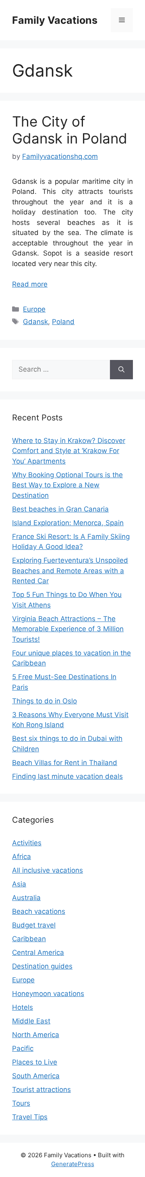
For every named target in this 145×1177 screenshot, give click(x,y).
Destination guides (42, 966)
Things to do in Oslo (44, 701)
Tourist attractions (41, 1090)
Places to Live (34, 1062)
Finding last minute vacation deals (67, 776)
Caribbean (29, 939)
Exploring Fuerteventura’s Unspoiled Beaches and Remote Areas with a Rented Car (70, 570)
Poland (63, 322)
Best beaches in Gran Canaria (60, 509)
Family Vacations (54, 20)
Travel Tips (30, 1117)
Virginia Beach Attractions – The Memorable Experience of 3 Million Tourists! (68, 629)
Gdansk (35, 322)
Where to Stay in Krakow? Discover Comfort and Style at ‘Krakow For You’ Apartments (68, 451)
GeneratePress (72, 1164)
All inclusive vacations (47, 870)
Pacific (22, 1048)
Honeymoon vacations (48, 994)
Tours (21, 1103)
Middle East (31, 1021)
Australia (26, 898)
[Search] (121, 369)
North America (35, 1035)
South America (36, 1076)
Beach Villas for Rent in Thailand (64, 763)
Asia (19, 884)
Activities (26, 843)
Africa (21, 857)
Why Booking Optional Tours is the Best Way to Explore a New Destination (67, 485)
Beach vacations (38, 911)
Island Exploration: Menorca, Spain (68, 523)
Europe (34, 309)
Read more (30, 284)
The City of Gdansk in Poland (69, 130)
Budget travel (34, 925)
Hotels (22, 1007)
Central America (38, 952)
